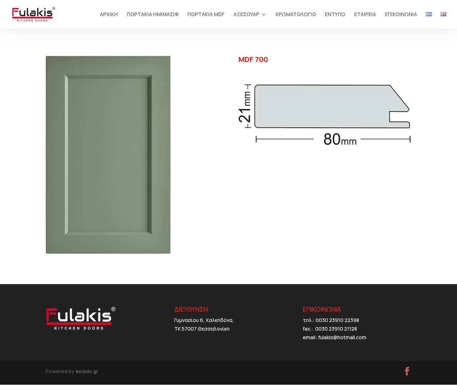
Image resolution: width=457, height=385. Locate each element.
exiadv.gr (87, 371)
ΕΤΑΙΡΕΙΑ (365, 15)
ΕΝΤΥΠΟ (335, 15)
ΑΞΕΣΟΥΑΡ (246, 15)
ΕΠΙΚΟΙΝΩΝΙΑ (401, 15)
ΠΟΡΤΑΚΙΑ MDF (206, 15)
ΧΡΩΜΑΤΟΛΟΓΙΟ (295, 15)
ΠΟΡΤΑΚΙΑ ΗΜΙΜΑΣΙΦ (153, 15)
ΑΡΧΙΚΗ (109, 15)
